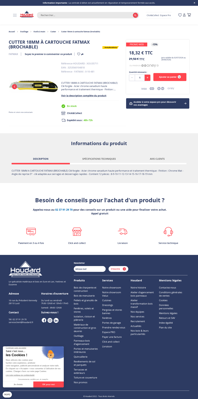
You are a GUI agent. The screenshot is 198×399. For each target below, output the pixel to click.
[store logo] (27, 14)
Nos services (137, 316)
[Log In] (184, 15)
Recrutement (138, 321)
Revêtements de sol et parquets (84, 363)
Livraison (107, 346)
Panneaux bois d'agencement (82, 342)
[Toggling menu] (15, 15)
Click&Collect (153, 15)
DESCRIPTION (40, 158)
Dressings (107, 305)
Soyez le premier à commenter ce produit (48, 54)
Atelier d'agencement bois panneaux (142, 294)
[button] (14, 86)
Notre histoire (138, 287)
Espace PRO (108, 332)
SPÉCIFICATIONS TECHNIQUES (99, 158)
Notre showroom (111, 287)
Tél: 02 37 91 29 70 (18, 319)
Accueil (12, 31)
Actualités (136, 326)
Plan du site (165, 327)
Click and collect (111, 341)
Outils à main (39, 31)
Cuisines (106, 300)
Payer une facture (112, 337)
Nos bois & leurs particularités (140, 332)
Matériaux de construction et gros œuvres (85, 328)
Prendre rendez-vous (113, 327)
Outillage (24, 31)
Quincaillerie (80, 356)
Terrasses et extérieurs (80, 371)
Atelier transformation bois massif (142, 304)
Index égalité (166, 322)
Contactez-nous (167, 287)
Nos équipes (137, 311)
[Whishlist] (78, 54)
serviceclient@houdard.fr (21, 322)
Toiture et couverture (85, 377)
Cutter (53, 31)
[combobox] (88, 15)
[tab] (41, 160)
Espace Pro (165, 15)
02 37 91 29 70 (64, 210)
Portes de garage (111, 322)
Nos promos (80, 382)
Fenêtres (107, 318)
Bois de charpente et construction (85, 289)
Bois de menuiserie (84, 295)
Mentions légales (168, 313)
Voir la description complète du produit (83, 95)
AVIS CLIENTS (157, 158)
